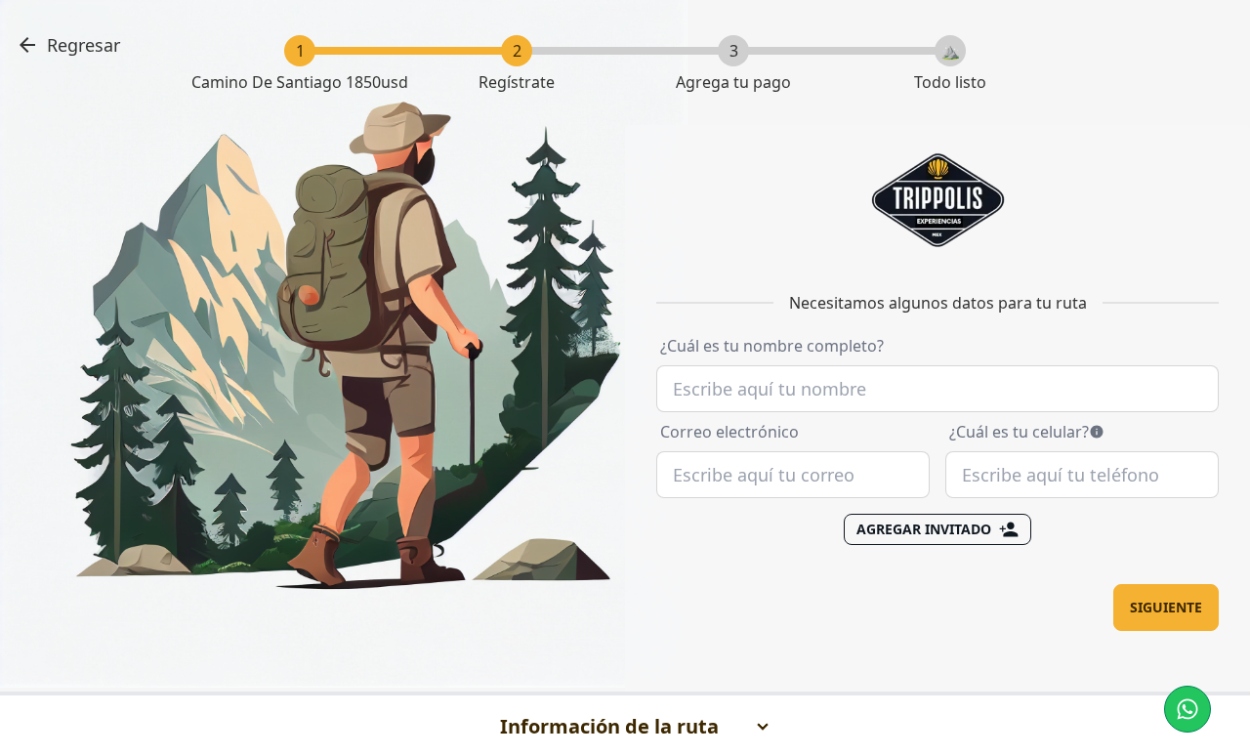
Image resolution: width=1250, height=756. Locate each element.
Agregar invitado (923, 529)
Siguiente (1166, 607)
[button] (1187, 709)
